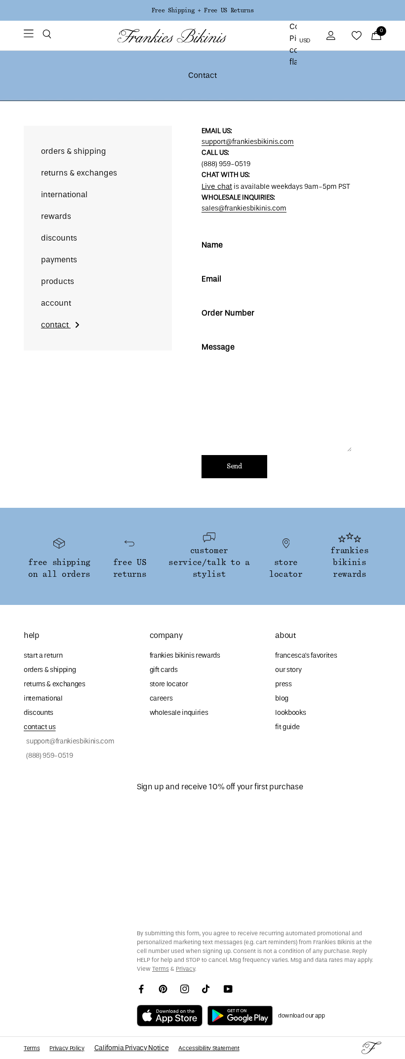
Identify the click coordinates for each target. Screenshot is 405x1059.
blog (281, 698)
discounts (59, 238)
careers (161, 698)
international (64, 194)
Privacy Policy (66, 1048)
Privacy (185, 968)
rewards (56, 216)
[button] (47, 35)
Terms (160, 968)
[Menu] (29, 35)
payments (59, 259)
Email (211, 278)
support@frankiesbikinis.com (248, 142)
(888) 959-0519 (48, 755)
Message (218, 347)
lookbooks (290, 712)
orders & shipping (73, 151)
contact (56, 324)
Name (212, 244)
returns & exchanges (79, 172)
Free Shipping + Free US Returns (202, 10)
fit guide (287, 727)
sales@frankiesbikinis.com (244, 208)
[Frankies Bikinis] (172, 36)
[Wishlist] (357, 35)
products (57, 281)
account (56, 303)
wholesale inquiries (179, 712)
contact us (40, 727)
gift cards (164, 670)
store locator (169, 684)
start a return (43, 655)
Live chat (217, 186)
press (283, 684)
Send (234, 466)
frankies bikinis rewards (185, 655)
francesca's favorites (306, 655)
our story (288, 670)
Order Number (228, 313)
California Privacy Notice (131, 1048)
